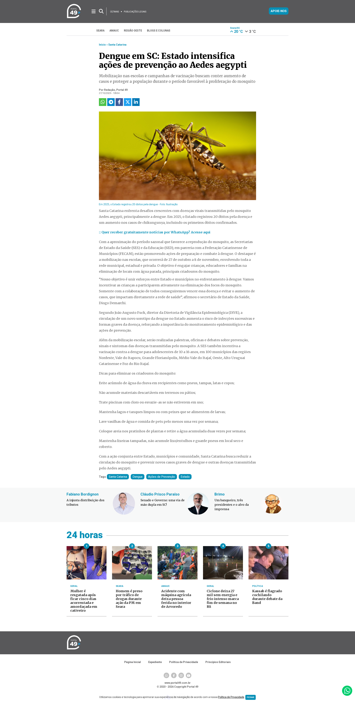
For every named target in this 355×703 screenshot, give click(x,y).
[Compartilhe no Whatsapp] (102, 102)
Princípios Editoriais (218, 662)
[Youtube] (188, 675)
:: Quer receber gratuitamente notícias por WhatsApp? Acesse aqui (154, 232)
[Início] (74, 17)
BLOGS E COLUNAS (158, 30)
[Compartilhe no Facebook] (119, 102)
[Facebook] (174, 675)
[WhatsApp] (166, 675)
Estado (185, 476)
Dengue (138, 476)
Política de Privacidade (183, 662)
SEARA (100, 30)
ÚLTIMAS (114, 11)
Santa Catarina (117, 44)
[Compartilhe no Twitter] (127, 102)
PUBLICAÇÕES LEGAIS (135, 11)
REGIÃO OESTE (133, 30)
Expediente (155, 662)
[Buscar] (101, 11)
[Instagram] (181, 675)
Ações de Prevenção (161, 476)
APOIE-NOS (279, 11)
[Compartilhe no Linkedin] (136, 102)
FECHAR (250, 697)
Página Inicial (132, 662)
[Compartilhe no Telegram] (111, 102)
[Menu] (94, 11)
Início (102, 44)
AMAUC (114, 30)
